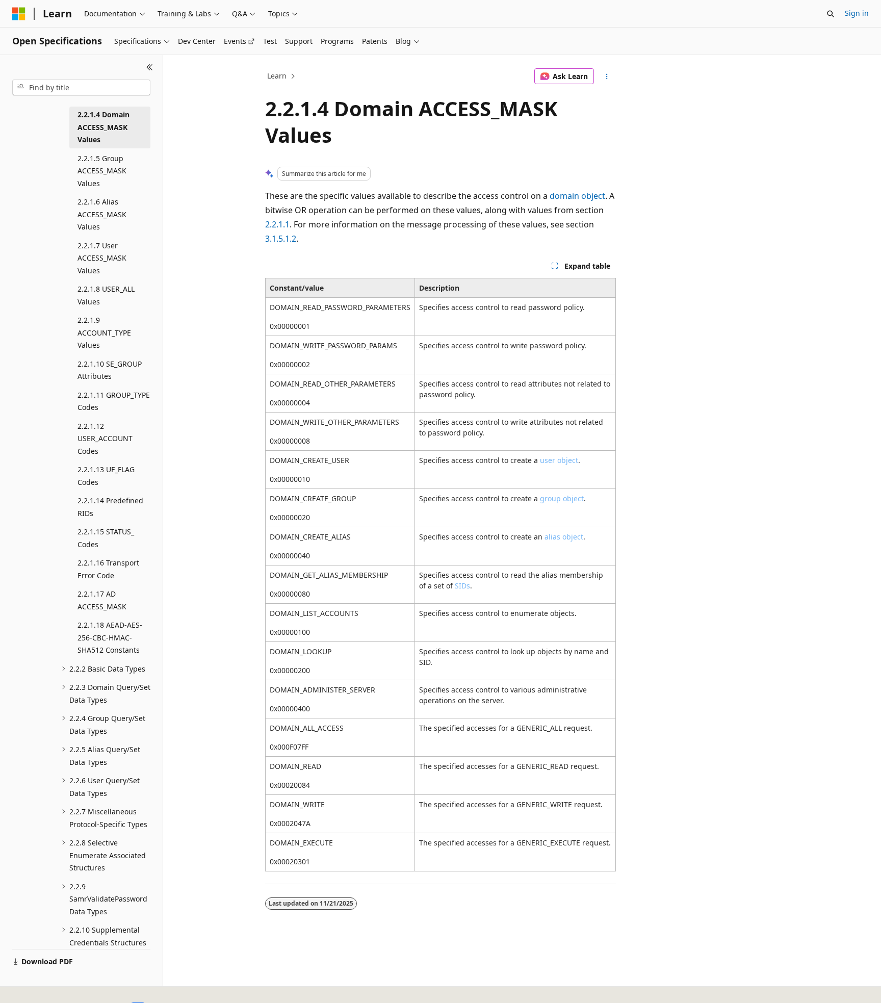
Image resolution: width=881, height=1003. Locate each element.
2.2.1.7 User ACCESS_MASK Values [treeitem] (101, 258)
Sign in (857, 13)
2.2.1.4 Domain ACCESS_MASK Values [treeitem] (103, 127)
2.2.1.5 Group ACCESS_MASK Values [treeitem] (101, 170)
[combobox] (81, 88)
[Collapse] (150, 67)
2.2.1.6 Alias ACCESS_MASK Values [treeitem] (101, 214)
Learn (277, 76)
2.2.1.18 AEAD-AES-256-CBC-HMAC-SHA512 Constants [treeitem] (109, 637)
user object (559, 460)
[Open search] (830, 14)
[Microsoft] (18, 13)
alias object (564, 537)
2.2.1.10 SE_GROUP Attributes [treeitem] (109, 370)
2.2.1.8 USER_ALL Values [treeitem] (106, 295)
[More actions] (607, 76)
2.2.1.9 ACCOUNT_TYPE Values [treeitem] (104, 332)
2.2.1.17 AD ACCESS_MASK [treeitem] (101, 600)
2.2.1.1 (277, 224)
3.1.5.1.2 (280, 238)
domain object (577, 195)
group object (562, 498)
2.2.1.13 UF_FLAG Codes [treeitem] (106, 476)
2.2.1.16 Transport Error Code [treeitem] (108, 569)
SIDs (462, 585)
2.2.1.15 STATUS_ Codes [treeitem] (105, 538)
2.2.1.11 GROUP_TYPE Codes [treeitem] (113, 401)
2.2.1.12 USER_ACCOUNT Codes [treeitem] (105, 438)
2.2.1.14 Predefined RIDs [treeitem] (110, 507)
